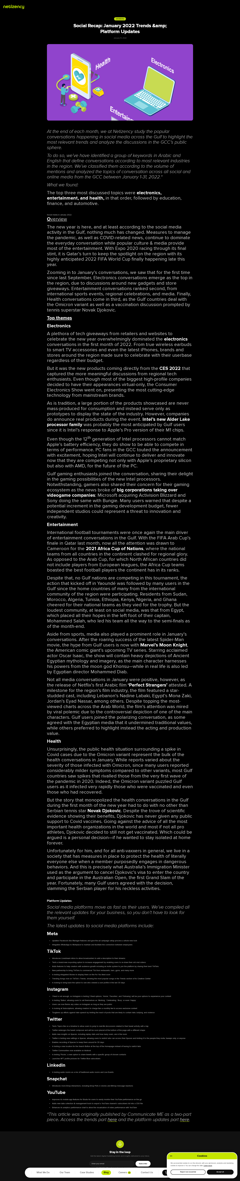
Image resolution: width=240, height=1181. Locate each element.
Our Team (65, 1172)
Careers (124, 1172)
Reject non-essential (188, 1172)
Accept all (220, 1172)
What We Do (43, 1172)
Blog (106, 1172)
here (112, 1119)
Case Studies (87, 1172)
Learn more (208, 1165)
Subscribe (143, 1164)
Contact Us (147, 1172)
